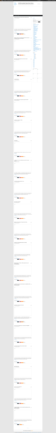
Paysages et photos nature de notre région (37, 39)
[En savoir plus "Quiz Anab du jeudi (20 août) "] (39, 77)
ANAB (17, 432)
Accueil (16, 15)
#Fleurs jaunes (22, 33)
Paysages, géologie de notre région (37, 44)
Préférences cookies (39, 432)
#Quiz (16, 382)
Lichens (34, 50)
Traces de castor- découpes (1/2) (17, 386)
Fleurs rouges (35, 45)
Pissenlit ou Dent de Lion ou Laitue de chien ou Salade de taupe (21, 17)
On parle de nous (35, 37)
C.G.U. (30, 432)
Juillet (34, 54)
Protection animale (35, 26)
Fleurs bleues (35, 43)
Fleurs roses (35, 36)
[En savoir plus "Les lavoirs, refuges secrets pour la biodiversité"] (35, 77)
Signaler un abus (28, 432)
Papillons (34, 42)
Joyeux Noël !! (16, 140)
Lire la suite (15, 52)
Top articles (23, 432)
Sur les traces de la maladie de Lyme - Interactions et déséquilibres (21, 325)
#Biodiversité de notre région (18, 33)
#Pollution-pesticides (18, 258)
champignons (35, 27)
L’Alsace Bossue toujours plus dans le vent (19, 181)
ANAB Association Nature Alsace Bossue (25, 3)
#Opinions (17, 279)
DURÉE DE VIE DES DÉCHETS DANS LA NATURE (20, 242)
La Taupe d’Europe (16, 79)
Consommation (35, 32)
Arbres (34, 35)
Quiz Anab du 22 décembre (17, 201)
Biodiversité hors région (36, 25)
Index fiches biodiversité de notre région (37, 48)
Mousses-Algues (35, 41)
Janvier (34, 58)
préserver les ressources (36, 28)
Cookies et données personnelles (34, 432)
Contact (18, 15)
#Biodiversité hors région (18, 115)
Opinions (34, 38)
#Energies (17, 54)
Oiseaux (34, 31)
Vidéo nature (35, 40)
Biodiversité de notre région (36, 24)
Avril (34, 56)
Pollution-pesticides (35, 29)
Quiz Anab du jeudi (16, 366)
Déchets (34, 46)
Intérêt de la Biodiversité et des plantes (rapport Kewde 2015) (21, 99)
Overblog (32, 430)
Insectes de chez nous (36, 30)
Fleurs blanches (35, 34)
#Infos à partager (17, 341)
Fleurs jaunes (35, 33)
